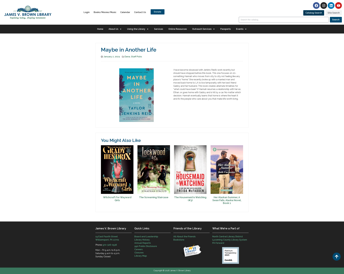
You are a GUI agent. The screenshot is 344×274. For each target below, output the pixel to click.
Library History (142, 239)
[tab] (313, 13)
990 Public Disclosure (145, 246)
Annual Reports (142, 243)
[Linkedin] (331, 5)
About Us (113, 29)
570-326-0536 (110, 245)
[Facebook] (316, 5)
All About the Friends (184, 236)
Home (100, 29)
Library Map (140, 256)
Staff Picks (136, 56)
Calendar (125, 12)
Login (87, 12)
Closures (139, 252)
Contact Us (140, 12)
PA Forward (218, 243)
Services (158, 29)
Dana (127, 56)
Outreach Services (202, 29)
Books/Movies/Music (105, 12)
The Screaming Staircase (153, 197)
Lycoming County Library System (229, 239)
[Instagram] (323, 5)
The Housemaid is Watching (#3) (190, 199)
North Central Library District (227, 236)
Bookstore (178, 239)
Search (336, 19)
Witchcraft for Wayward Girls (117, 199)
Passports (225, 29)
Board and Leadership (146, 236)
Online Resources (177, 29)
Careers (138, 249)
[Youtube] (338, 5)
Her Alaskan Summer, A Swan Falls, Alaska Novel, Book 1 (226, 200)
